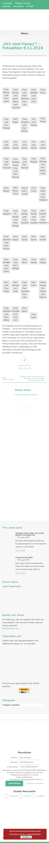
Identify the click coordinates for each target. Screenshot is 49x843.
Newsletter (18, 6)
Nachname (14, 762)
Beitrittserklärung (10, 628)
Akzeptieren (26, 837)
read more (20, 551)
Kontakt (30, 6)
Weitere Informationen (34, 834)
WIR (42, 380)
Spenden (6, 6)
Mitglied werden (23, 3)
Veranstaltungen (34, 380)
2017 (12, 379)
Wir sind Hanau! (38, 378)
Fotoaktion (27, 378)
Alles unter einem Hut (36, 376)
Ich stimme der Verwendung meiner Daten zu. (26, 779)
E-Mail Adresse (12, 767)
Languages (7, 3)
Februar (8, 379)
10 (3, 379)
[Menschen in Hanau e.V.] (24, 25)
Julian (4, 377)
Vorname (14, 758)
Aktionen (23, 376)
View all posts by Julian (27, 394)
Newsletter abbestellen (35, 783)
